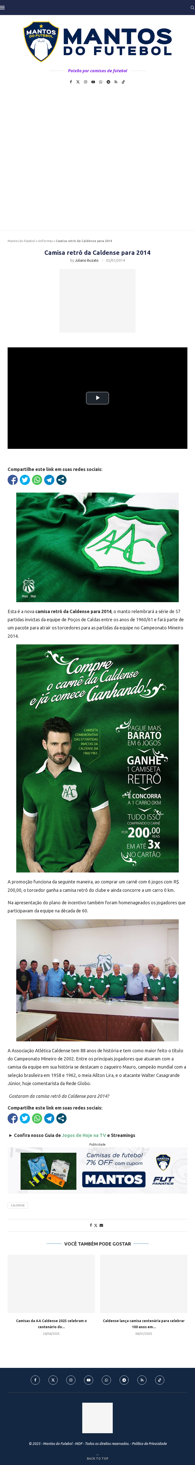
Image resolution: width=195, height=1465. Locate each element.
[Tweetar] (25, 480)
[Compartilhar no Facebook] (13, 480)
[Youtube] (93, 82)
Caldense (18, 1205)
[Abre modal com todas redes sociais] (61, 480)
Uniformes (45, 241)
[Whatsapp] (100, 82)
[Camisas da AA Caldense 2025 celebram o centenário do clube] (51, 1284)
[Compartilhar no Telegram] (49, 480)
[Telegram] (108, 82)
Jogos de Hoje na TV (84, 1135)
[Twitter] (78, 82)
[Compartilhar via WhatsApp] (37, 480)
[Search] (192, 7)
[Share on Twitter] (96, 1225)
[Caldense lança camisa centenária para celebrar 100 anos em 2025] (143, 1284)
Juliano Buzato (87, 260)
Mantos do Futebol (21, 241)
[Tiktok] (123, 82)
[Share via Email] (101, 1225)
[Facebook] (71, 82)
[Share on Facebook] (91, 1225)
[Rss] (116, 82)
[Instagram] (85, 82)
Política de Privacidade (149, 1444)
